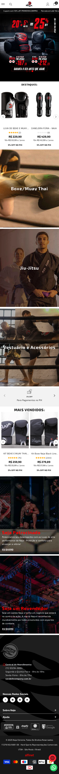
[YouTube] (27, 699)
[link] (29, 395)
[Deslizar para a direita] (54, 396)
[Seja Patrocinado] (29, 515)
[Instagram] (12, 699)
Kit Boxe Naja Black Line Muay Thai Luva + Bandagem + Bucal (43, 453)
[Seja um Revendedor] (29, 595)
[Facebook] (5, 699)
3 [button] (32, 71)
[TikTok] (20, 699)
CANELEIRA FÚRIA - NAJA (44, 128)
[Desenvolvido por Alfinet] (29, 755)
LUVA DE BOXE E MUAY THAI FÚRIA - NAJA (15, 128)
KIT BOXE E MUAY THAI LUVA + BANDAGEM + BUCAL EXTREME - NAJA (15, 453)
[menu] (3, 4)
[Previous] (3, 116)
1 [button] (27, 71)
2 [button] (29, 71)
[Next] (56, 116)
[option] (29, 44)
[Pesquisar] (10, 4)
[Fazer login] (47, 4)
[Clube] (52, 758)
